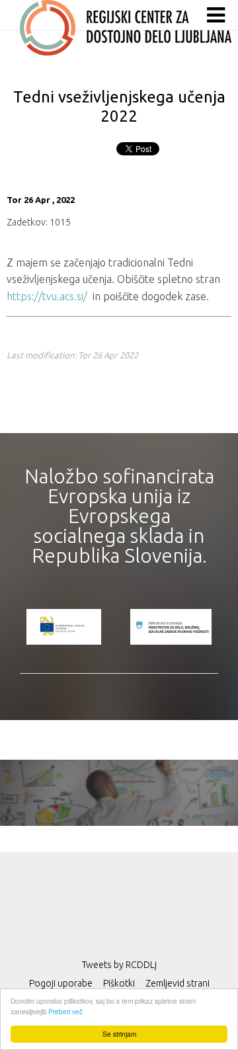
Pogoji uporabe (61, 983)
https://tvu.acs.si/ (47, 296)
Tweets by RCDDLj (119, 964)
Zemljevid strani (177, 983)
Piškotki (119, 983)
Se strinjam (119, 1034)
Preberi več (65, 1011)
